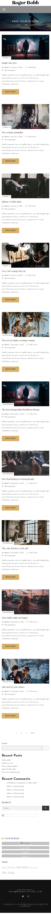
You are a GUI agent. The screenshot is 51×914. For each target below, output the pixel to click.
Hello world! (6, 760)
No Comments (10, 70)
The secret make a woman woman (18, 340)
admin (6, 67)
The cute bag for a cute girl (15, 548)
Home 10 (6, 58)
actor (4, 867)
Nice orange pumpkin (12, 132)
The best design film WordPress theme (21, 409)
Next (33, 733)
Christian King (19, 786)
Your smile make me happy (15, 617)
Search (4, 743)
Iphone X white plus (11, 201)
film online (34, 868)
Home (19, 25)
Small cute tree (9, 63)
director (11, 867)
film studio (8, 872)
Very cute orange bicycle (14, 271)
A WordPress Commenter (16, 783)
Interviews (8, 335)
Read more (10, 92)
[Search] (45, 808)
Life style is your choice (13, 687)
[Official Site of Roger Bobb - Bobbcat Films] (25, 3)
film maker (22, 867)
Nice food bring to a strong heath (18, 479)
